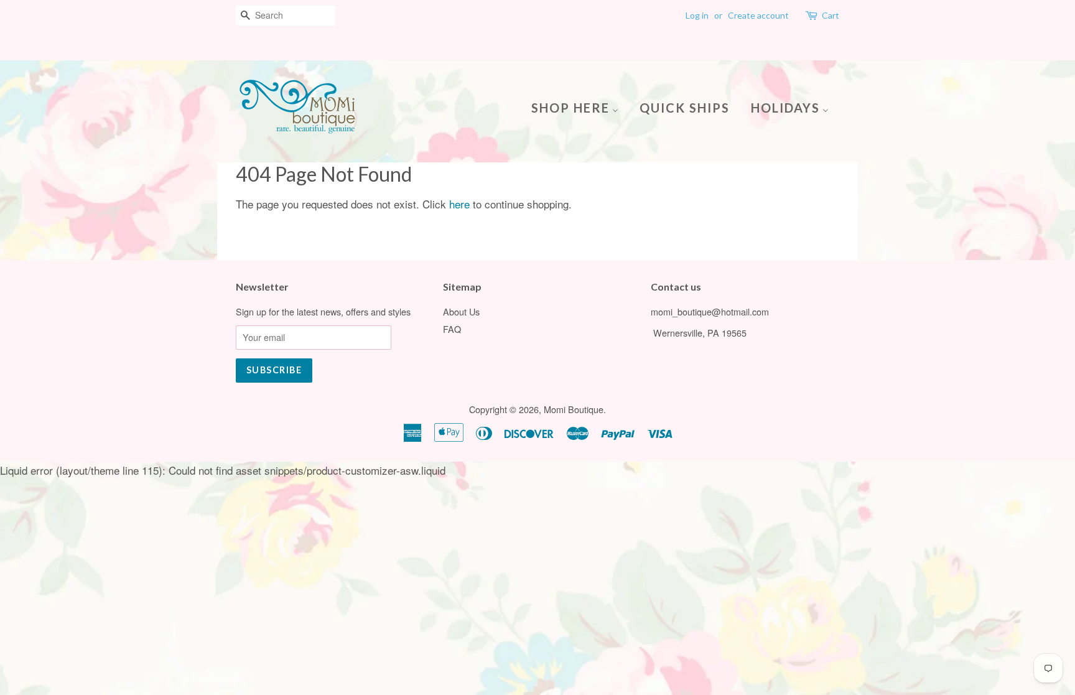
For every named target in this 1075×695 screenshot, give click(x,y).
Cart (830, 15)
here (459, 204)
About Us (461, 311)
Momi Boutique (573, 409)
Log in (697, 15)
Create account (758, 15)
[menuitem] (579, 107)
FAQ (452, 328)
